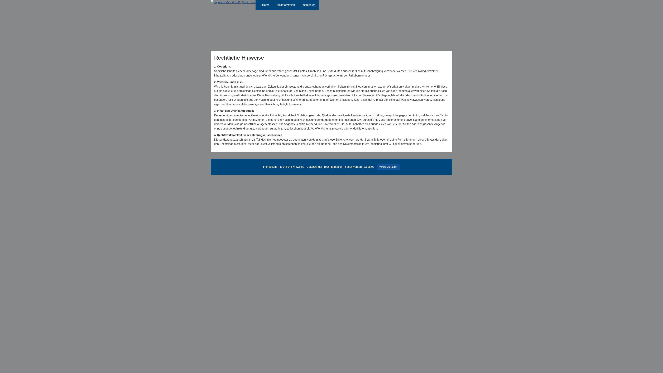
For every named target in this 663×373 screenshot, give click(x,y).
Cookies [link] (369, 166)
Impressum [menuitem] (308, 4)
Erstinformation (333, 166)
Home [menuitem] (266, 4)
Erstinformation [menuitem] (285, 4)
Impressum (270, 166)
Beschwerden (353, 166)
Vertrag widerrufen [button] (388, 167)
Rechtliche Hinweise (291, 166)
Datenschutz (314, 166)
